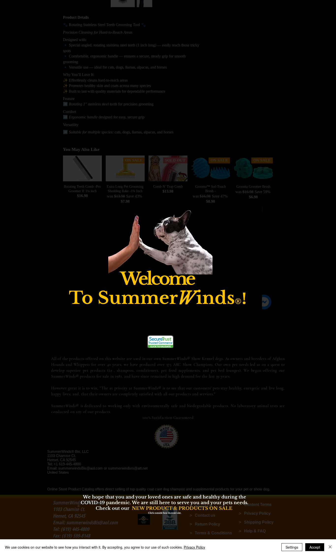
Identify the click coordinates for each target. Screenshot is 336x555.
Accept (314, 547)
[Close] (330, 547)
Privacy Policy (194, 547)
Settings (292, 547)
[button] (252, 238)
